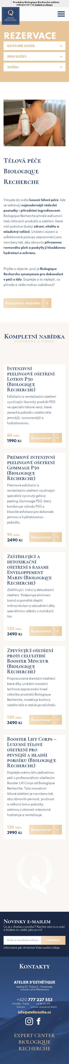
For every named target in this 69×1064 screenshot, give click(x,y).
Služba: (13, 67)
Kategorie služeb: (21, 46)
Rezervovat (41, 438)
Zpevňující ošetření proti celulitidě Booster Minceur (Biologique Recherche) (30, 661)
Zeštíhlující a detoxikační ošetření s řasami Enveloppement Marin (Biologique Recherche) (29, 569)
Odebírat (53, 940)
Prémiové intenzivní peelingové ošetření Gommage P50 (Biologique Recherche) (31, 468)
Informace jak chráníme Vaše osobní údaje (32, 948)
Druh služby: (17, 56)
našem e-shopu (44, 5)
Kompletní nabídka (23, 303)
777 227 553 (34, 1000)
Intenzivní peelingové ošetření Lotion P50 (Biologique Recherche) (31, 379)
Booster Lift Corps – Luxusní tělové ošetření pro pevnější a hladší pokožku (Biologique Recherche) (31, 752)
